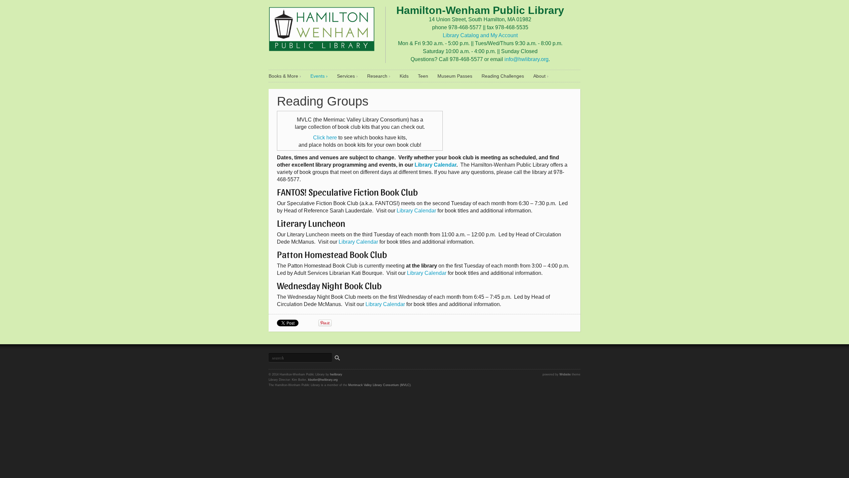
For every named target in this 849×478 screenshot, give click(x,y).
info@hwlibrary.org (526, 59)
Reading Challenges (503, 76)
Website (565, 374)
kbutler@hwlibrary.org (323, 379)
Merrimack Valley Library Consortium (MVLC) (379, 385)
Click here (325, 137)
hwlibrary (336, 374)
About (539, 76)
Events (317, 76)
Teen (423, 76)
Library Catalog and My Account (480, 35)
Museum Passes (454, 76)
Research (377, 76)
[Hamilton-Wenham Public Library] (322, 27)
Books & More (283, 76)
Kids (404, 76)
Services (346, 76)
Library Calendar (435, 165)
